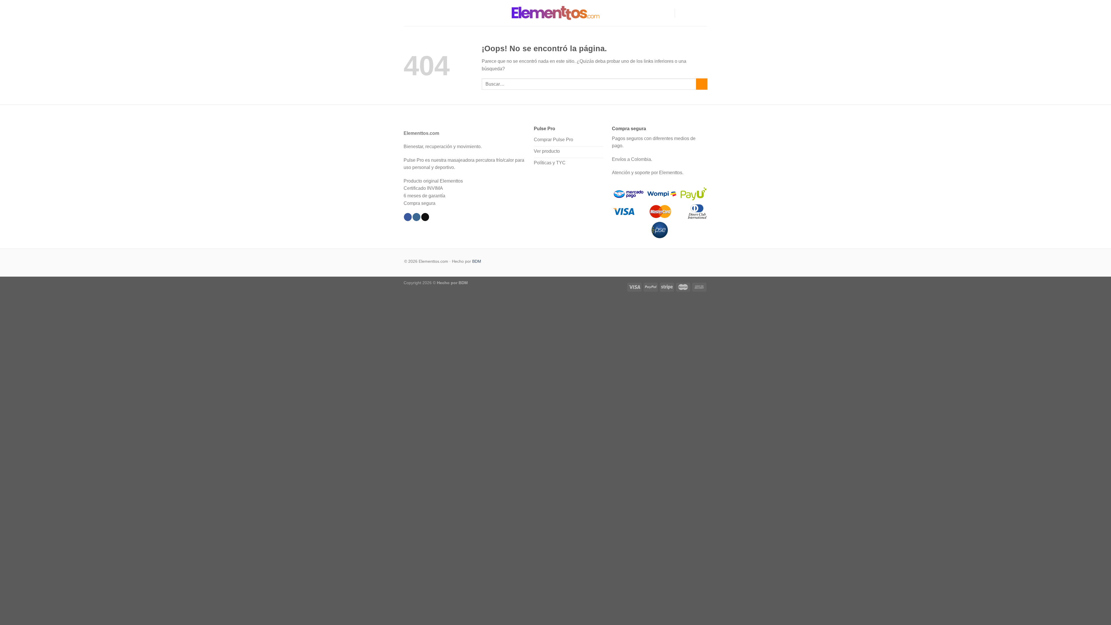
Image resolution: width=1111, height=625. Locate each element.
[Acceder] (668, 13)
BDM (476, 261)
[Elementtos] (555, 13)
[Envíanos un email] (703, 13)
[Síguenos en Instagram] (688, 13)
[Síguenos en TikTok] (696, 13)
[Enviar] (701, 84)
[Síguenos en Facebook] (681, 13)
